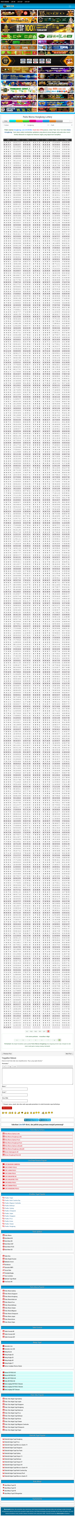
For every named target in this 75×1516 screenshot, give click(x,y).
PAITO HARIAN (5, 2)
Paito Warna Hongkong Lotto (13, 1137)
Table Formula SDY (9, 1337)
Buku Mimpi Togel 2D (10, 1485)
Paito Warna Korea (9, 1319)
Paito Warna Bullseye (10, 1305)
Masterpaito (7, 1509)
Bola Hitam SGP (8, 1244)
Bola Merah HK (8, 1238)
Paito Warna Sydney (10, 1291)
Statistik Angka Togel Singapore (13, 1447)
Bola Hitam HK (8, 1241)
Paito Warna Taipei (9, 1322)
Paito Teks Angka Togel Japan (12, 1401)
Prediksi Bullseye (9, 1205)
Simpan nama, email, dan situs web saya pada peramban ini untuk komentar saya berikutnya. (31, 1104)
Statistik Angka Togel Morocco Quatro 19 (15, 1445)
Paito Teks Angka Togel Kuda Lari (13, 1410)
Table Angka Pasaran (10, 1259)
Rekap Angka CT (8, 1363)
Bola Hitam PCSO (9, 1247)
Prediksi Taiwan (9, 1224)
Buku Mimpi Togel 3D (10, 1488)
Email (4, 1092)
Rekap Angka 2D (8, 1354)
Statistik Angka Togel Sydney (12, 1453)
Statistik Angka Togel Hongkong (13, 1439)
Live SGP (22, 1125)
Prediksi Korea (8, 1221)
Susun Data (7, 1270)
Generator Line (8, 1346)
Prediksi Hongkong (9, 1226)
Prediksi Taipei (8, 1198)
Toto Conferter (8, 1276)
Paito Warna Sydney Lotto (12, 1134)
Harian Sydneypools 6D (11, 1152)
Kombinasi (7, 1264)
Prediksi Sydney (9, 1208)
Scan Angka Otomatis (32, 1120)
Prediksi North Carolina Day (12, 1200)
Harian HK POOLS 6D (10, 1375)
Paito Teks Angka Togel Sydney (13, 1399)
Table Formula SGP (9, 1334)
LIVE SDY (27, 2)
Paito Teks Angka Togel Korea (12, 1418)
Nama (4, 1086)
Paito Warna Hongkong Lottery (37, 117)
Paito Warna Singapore (10, 1293)
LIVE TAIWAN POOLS (11, 1185)
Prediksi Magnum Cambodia (12, 1203)
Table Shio (7, 1256)
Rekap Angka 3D (8, 1357)
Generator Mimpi (45, 1120)
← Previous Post (7, 1053)
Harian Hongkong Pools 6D (12, 1155)
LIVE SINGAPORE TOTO (11, 1179)
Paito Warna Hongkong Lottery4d (14, 1149)
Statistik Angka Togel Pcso (12, 1442)
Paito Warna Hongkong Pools (13, 1143)
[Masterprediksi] (19, 6)
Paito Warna (7, 1235)
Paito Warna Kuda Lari (10, 1299)
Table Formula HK (9, 1331)
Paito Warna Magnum (10, 1311)
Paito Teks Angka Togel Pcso (12, 1413)
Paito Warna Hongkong (10, 1296)
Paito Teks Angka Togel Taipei (12, 1430)
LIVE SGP (19, 2)
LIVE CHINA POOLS (10, 1173)
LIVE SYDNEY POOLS (11, 1167)
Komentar (5, 1063)
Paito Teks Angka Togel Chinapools (14, 1427)
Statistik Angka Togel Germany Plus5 (14, 1473)
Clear (5, 121)
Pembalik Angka (9, 1273)
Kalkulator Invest (9, 1262)
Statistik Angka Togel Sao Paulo (13, 1450)
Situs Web (5, 1098)
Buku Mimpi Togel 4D (10, 1490)
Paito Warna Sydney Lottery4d (13, 1146)
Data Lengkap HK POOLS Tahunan (13, 1384)
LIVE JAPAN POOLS (10, 1170)
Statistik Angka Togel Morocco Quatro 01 (15, 1476)
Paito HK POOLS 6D (9, 1381)
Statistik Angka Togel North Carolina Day (15, 1470)
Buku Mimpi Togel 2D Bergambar (13, 1493)
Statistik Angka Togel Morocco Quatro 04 (15, 1467)
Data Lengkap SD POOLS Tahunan (13, 1387)
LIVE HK (13, 2)
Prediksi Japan (8, 1213)
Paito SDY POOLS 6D (10, 1378)
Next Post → (69, 1053)
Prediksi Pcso (8, 1218)
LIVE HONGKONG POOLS (12, 1188)
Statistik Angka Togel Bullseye (12, 1459)
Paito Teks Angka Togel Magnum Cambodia (16, 1424)
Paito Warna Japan (9, 1316)
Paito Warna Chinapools (11, 1313)
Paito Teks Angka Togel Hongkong (14, 1407)
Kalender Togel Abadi (10, 1279)
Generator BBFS (8, 1267)
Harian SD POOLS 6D (10, 1372)
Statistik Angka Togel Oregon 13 (13, 1456)
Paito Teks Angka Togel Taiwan (13, 1421)
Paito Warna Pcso (9, 1302)
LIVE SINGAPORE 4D (10, 1176)
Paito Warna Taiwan (10, 1308)
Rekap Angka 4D (8, 1360)
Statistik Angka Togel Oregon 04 (13, 1465)
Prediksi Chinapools (10, 1211)
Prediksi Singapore (9, 1216)
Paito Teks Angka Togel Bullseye (13, 1416)
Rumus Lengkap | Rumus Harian (13, 1366)
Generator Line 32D (9, 1349)
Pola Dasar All (8, 1281)
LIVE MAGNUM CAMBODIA (12, 1164)
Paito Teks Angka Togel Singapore (14, 1404)
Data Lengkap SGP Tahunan (12, 1389)
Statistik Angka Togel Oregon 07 (13, 1462)
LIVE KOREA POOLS (10, 1182)
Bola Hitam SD (8, 1249)
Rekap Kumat (8, 1352)
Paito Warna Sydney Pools (12, 1140)
